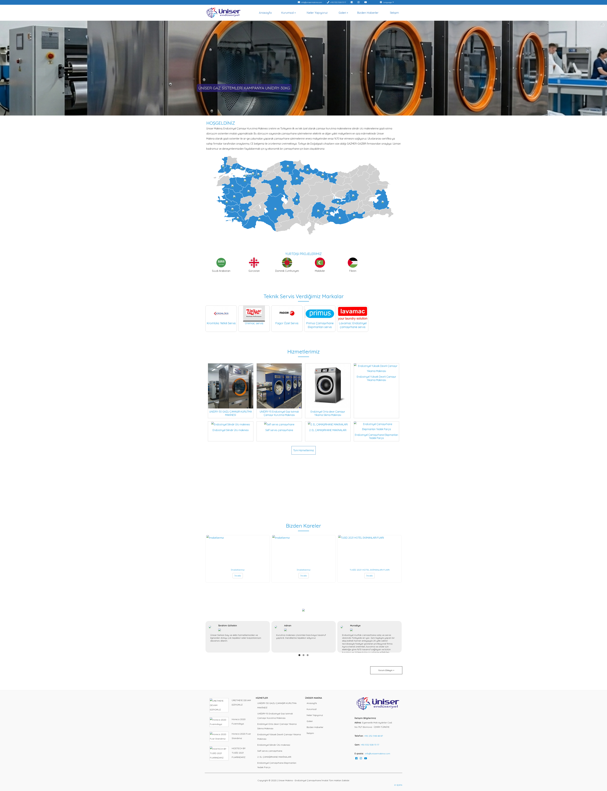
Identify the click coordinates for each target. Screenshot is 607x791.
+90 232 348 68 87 (373, 735)
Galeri (342, 13)
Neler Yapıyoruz (317, 13)
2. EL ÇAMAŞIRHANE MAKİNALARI (274, 756)
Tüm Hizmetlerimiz (303, 450)
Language (387, 2)
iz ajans (398, 784)
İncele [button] (238, 575)
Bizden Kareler (303, 526)
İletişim (394, 13)
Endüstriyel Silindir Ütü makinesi (273, 744)
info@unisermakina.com (311, 2)
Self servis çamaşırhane (269, 750)
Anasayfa (265, 13)
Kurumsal (287, 13)
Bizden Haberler (367, 13)
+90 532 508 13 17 (338, 2)
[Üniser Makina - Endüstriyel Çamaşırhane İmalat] (224, 11)
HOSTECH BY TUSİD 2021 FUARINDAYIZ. (239, 753)
